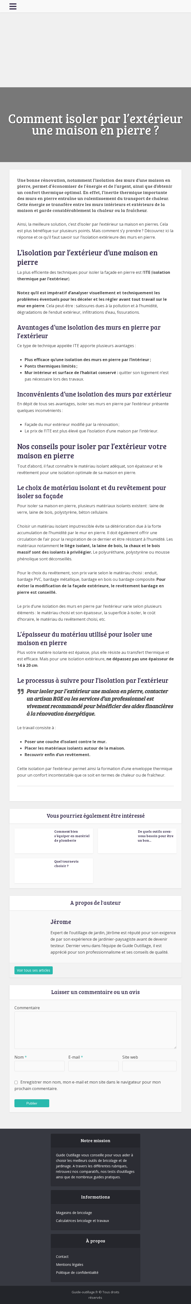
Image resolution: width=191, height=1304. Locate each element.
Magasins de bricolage (74, 1212)
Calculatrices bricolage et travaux (82, 1220)
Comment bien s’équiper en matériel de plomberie (72, 836)
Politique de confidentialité (77, 1272)
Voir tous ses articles (33, 970)
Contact (62, 1256)
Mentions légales (69, 1264)
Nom (20, 1057)
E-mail (75, 1057)
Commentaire (27, 1007)
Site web (130, 1057)
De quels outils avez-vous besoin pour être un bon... (155, 836)
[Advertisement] (95, 50)
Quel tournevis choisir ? (66, 863)
